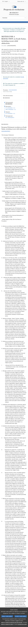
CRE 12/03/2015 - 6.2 (11, 109)
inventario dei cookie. (22, 624)
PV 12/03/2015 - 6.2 (10, 108)
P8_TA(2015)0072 (10, 117)
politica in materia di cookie (7, 624)
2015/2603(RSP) (13, 90)
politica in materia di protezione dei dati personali (11, 622)
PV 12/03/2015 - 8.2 (10, 113)
